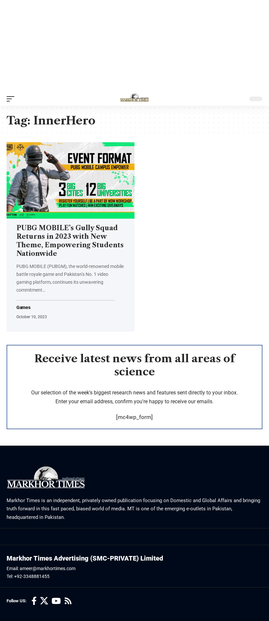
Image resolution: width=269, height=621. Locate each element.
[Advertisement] (134, 46)
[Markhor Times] (134, 99)
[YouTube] (56, 601)
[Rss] (68, 601)
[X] (44, 601)
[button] (12, 98)
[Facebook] (34, 601)
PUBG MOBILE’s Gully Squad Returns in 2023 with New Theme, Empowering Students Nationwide (70, 240)
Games (23, 307)
